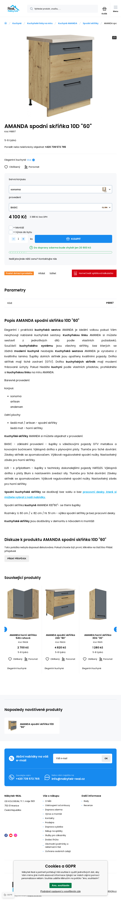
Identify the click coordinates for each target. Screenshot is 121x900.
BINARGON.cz (110, 891)
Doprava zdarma (53, 809)
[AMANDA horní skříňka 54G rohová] (23, 604)
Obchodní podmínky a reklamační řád (56, 845)
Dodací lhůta (51, 839)
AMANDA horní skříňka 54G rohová (23, 637)
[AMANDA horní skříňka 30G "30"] (97, 604)
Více (29, 159)
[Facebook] (6, 835)
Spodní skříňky (90, 23)
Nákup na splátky (54, 831)
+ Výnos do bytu (22, 232)
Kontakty (49, 818)
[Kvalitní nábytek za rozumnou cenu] (5, 23)
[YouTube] (10, 835)
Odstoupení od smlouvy (57, 805)
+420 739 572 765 (55, 147)
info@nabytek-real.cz (68, 779)
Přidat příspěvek (16, 558)
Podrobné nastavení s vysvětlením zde (60, 891)
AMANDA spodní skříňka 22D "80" (60, 637)
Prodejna (49, 822)
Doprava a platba (54, 826)
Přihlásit (106, 758)
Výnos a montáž (53, 813)
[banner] (13, 8)
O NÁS (48, 801)
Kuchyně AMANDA (67, 23)
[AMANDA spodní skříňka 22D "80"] (60, 604)
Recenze (88, 805)
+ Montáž (18, 227)
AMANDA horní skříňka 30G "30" (97, 637)
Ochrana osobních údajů (58, 851)
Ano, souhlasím (60, 885)
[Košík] (104, 9)
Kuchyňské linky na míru (40, 23)
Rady (86, 801)
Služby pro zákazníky (55, 835)
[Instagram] (15, 835)
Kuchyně (17, 23)
